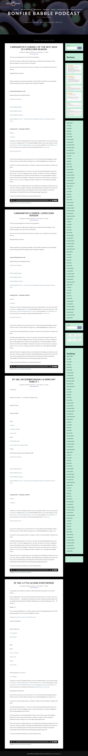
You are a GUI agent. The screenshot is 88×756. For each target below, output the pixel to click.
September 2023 (71, 216)
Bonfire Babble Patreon (16, 111)
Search (68, 45)
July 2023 (69, 221)
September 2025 (71, 153)
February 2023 (70, 235)
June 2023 (69, 224)
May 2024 (69, 194)
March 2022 (69, 265)
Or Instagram (13, 676)
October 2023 (70, 213)
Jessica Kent (13, 433)
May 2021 (69, 293)
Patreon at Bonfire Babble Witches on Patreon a (25, 685)
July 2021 (69, 287)
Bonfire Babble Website (16, 107)
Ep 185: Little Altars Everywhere (34, 583)
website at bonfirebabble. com (49, 685)
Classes (53, 9)
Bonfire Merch (37, 9)
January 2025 (70, 172)
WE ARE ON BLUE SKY (15, 151)
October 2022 (70, 246)
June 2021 (69, 290)
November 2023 (70, 210)
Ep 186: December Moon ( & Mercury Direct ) (34, 380)
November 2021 (70, 276)
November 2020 (70, 309)
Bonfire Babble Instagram (16, 115)
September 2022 (71, 249)
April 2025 (69, 164)
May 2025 (69, 161)
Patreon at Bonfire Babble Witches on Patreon (25, 145)
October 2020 (70, 312)
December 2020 (70, 306)
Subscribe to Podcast (26, 9)
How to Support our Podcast (74, 9)
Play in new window (20, 203)
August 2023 (70, 219)
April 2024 (69, 197)
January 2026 (70, 142)
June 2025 (69, 158)
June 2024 (69, 191)
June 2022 (69, 257)
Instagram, (13, 143)
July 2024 (69, 188)
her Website (23, 672)
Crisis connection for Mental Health (19, 445)
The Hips (12, 425)
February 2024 (70, 202)
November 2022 (70, 243)
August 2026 (70, 123)
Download (28, 203)
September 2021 (71, 282)
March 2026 (69, 136)
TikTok (26, 143)
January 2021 (70, 304)
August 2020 (70, 317)
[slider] (55, 200)
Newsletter (46, 9)
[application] (34, 200)
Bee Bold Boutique (14, 441)
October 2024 (70, 180)
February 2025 (70, 169)
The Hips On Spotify (15, 429)
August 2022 (70, 251)
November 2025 (70, 147)
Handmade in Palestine (16, 99)
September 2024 (71, 183)
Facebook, (19, 682)
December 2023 (70, 208)
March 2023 (69, 232)
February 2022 (70, 268)
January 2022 (70, 271)
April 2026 (69, 134)
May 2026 (69, 131)
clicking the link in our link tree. (42, 687)
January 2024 (70, 205)
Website (12, 133)
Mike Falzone (13, 637)
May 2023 (69, 227)
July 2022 (69, 254)
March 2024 (69, 199)
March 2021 (69, 298)
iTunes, (17, 179)
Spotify (21, 179)
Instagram (12, 137)
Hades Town (13, 657)
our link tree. (46, 147)
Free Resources (61, 9)
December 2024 (70, 175)
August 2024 (70, 186)
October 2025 (70, 150)
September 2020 (71, 315)
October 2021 (70, 279)
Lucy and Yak (13, 665)
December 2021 (70, 273)
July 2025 (69, 156)
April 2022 (69, 262)
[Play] (11, 200)
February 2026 (70, 139)
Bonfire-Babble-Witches (28, 52)
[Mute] (52, 200)
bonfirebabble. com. (52, 145)
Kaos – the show (14, 653)
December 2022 (70, 241)
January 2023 (70, 238)
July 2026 (69, 125)
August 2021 (70, 284)
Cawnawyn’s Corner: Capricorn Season (34, 214)
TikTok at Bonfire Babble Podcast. (33, 682)
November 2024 (70, 177)
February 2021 (70, 301)
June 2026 (69, 128)
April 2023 (69, 230)
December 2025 (70, 145)
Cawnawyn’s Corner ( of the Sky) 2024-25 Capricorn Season (34, 48)
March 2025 (69, 166)
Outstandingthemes (56, 753)
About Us (16, 9)
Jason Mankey (13, 633)
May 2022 (69, 260)
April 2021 (69, 295)
